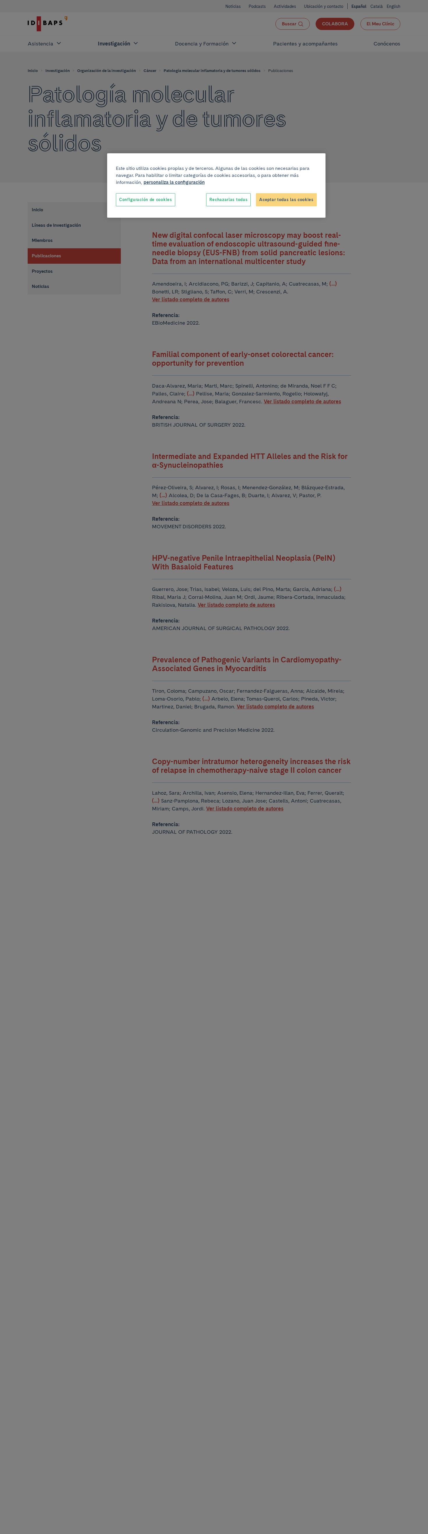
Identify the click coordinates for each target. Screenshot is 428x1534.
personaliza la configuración (174, 182)
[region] (216, 185)
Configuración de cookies (145, 199)
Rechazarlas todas (228, 199)
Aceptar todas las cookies (286, 199)
